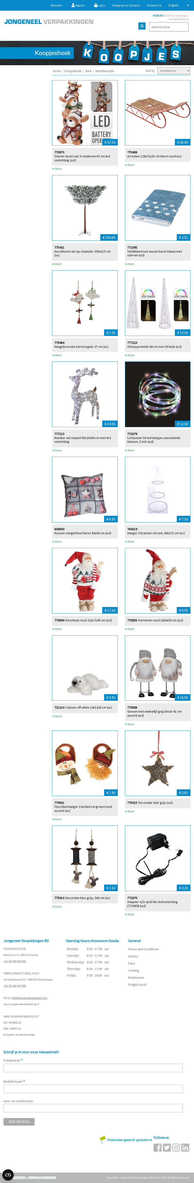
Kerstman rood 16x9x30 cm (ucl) (160, 620)
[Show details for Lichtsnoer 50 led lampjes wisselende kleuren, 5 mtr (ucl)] (158, 394)
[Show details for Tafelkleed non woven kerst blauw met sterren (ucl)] (158, 208)
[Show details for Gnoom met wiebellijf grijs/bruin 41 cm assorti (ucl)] (158, 668)
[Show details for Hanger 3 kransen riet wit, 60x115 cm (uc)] (158, 489)
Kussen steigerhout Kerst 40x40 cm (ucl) (82, 533)
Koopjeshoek (73, 71)
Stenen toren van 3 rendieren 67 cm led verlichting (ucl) (82, 158)
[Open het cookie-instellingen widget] (8, 1175)
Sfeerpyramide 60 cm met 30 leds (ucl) (154, 347)
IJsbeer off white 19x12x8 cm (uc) (89, 707)
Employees (136, 977)
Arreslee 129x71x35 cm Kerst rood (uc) (154, 156)
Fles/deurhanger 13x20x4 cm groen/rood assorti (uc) (83, 809)
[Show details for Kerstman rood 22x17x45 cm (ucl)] (85, 581)
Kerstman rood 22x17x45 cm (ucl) (89, 620)
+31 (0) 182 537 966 (15, 985)
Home (57, 71)
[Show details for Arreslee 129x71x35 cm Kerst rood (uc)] (158, 113)
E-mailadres (13, 1060)
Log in (101, 5)
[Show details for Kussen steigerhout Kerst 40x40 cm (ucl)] (85, 489)
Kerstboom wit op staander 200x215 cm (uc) (82, 254)
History (133, 956)
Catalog (133, 970)
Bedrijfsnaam (14, 1081)
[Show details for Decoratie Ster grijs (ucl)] (158, 763)
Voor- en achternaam (18, 1101)
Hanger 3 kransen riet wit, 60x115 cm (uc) (156, 533)
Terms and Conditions (143, 949)
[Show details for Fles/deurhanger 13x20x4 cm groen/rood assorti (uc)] (85, 763)
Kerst (88, 71)
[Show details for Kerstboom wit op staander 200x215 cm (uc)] (85, 208)
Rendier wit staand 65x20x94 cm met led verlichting (82, 440)
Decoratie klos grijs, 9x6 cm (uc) (88, 898)
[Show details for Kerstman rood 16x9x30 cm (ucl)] (158, 581)
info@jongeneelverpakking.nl (29, 998)
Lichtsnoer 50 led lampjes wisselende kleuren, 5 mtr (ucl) (153, 440)
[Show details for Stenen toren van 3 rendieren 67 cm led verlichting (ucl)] (85, 113)
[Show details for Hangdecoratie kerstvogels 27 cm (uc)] (85, 303)
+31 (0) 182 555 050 (15, 961)
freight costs (137, 984)
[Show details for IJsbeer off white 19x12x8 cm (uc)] (85, 668)
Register (80, 5)
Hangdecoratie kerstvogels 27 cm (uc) (81, 347)
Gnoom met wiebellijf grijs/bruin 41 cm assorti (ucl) (154, 714)
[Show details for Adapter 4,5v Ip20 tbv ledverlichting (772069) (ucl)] (158, 858)
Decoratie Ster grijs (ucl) (155, 803)
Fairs (131, 963)
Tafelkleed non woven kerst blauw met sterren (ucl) (154, 254)
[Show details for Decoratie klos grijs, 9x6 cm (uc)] (85, 858)
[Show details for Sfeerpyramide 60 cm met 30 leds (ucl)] (158, 303)
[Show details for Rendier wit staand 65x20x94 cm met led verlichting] (85, 394)
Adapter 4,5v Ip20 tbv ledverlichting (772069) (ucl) (152, 904)
